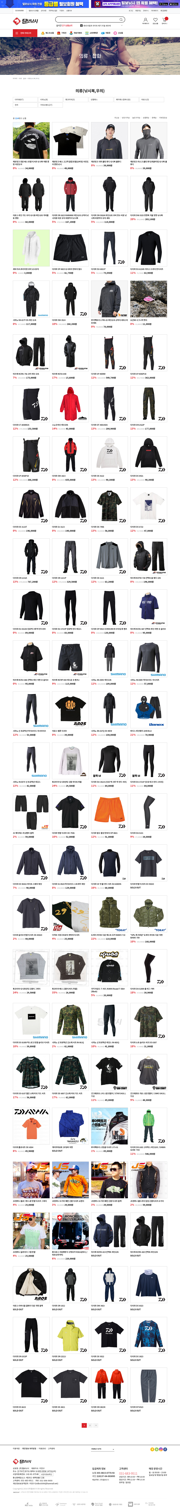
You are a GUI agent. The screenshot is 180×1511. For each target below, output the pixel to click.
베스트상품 (49, 33)
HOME (15, 78)
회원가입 (138, 11)
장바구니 (146, 11)
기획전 (63, 33)
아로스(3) (145, 99)
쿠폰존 (107, 33)
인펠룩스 (94, 99)
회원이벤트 (77, 33)
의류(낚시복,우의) (33, 78)
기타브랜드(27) (46, 105)
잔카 (16, 105)
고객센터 (51, 1448)
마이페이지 (154, 11)
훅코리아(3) (70, 99)
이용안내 (42, 1448)
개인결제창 (163, 11)
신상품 (120, 33)
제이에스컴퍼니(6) (123, 99)
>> (95, 1425)
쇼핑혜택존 (93, 33)
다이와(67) (19, 99)
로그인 (131, 11)
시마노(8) (44, 99)
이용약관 (16, 1448)
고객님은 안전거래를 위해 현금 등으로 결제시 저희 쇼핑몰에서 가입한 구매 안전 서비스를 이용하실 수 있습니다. (54, 1492)
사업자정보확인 (46, 1474)
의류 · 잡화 (22, 78)
